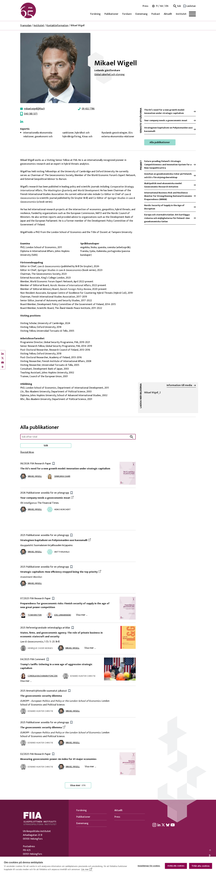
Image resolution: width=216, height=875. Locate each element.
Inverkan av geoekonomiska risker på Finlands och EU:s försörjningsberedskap (168, 175)
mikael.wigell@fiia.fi (34, 109)
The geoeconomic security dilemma (41, 696)
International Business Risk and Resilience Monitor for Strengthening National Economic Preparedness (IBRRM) (168, 196)
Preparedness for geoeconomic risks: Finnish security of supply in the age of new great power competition (64, 605)
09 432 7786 (88, 109)
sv (161, 6)
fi (157, 6)
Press (145, 6)
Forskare (127, 14)
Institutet (181, 14)
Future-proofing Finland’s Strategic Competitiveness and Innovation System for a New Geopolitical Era (167, 164)
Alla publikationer (160, 142)
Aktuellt (168, 14)
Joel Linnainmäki (62, 615)
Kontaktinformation (57, 25)
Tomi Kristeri (35, 615)
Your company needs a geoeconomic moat (165, 120)
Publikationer (111, 14)
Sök (178, 6)
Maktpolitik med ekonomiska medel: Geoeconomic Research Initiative (163, 185)
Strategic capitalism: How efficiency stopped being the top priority (59, 572)
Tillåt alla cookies (201, 866)
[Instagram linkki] (154, 825)
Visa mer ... (81, 615)
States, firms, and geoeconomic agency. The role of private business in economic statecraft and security (61, 635)
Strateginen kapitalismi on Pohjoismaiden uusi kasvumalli (168, 129)
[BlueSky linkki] (167, 825)
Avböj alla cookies (176, 866)
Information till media (179, 385)
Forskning (95, 14)
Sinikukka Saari (62, 476)
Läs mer (85, 869)
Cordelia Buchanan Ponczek (43, 676)
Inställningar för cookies (149, 866)
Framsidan (25, 25)
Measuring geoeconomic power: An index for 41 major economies (58, 759)
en (166, 6)
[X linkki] (163, 825)
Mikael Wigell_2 (165, 393)
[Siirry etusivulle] (35, 10)
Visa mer (78, 785)
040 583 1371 (30, 114)
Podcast (155, 14)
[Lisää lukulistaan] (53, 463)
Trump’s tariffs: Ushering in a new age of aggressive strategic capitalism (56, 666)
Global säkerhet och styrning (109, 74)
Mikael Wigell (35, 476)
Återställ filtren (27, 452)
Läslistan (191, 6)
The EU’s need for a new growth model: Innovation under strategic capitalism (164, 111)
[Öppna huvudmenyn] (192, 14)
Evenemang (141, 14)
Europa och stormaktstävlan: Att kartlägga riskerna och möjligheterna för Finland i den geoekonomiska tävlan (167, 218)
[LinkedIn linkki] (21, 121)
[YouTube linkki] (173, 825)
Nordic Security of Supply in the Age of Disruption (164, 207)
